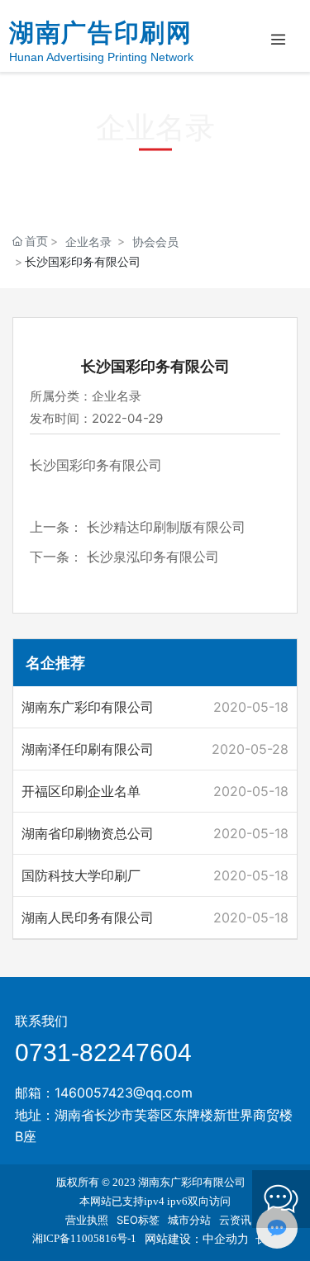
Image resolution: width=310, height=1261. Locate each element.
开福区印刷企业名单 (81, 791)
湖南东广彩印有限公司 (87, 707)
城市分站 (189, 1219)
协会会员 (155, 242)
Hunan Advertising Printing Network (101, 57)
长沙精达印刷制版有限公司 (166, 527)
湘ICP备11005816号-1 (84, 1238)
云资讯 (235, 1219)
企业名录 (88, 242)
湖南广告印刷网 (100, 32)
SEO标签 (138, 1219)
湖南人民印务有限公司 (87, 917)
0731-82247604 (103, 1052)
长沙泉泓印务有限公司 (153, 556)
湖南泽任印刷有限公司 (87, 749)
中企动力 (226, 1238)
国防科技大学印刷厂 (81, 875)
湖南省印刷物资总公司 (87, 833)
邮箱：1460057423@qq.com (104, 1092)
